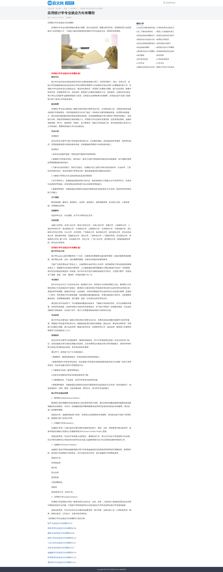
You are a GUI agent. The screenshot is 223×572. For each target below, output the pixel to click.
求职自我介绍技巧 (164, 43)
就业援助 (140, 55)
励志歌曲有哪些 (143, 47)
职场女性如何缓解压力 (146, 35)
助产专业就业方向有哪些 (58, 523)
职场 (65, 8)
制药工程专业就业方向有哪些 (60, 538)
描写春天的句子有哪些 (146, 51)
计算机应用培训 (163, 59)
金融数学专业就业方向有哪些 (60, 553)
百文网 (58, 8)
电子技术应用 (142, 59)
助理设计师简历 (163, 39)
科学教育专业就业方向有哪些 (60, 557)
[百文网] (56, 2)
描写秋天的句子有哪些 (165, 47)
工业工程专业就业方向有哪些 (60, 543)
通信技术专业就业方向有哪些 (60, 562)
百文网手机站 (170, 3)
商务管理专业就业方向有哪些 (60, 528)
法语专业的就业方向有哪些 (59, 548)
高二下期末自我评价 (145, 31)
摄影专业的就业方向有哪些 (59, 533)
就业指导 (69, 3)
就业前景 (160, 55)
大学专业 (140, 63)
